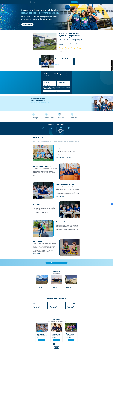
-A (111, 62)
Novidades (56, 2)
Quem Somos (45, 2)
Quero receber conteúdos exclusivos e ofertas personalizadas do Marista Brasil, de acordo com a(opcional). (57, 88)
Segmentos (51, 2)
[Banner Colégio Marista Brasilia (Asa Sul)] (56, 17)
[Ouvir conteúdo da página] (112, 70)
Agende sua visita (74, 2)
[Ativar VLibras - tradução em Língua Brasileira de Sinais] (112, 68)
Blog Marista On (62, 2)
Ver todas (56, 347)
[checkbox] (43, 87)
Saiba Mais (41, 339)
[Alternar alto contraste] (112, 65)
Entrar (81, 2)
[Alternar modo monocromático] (112, 66)
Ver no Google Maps (39, 287)
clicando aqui (57, 64)
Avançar (56, 91)
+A (111, 60)
